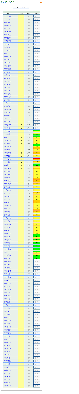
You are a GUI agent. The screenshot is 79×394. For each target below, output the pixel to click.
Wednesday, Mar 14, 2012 (7, 327)
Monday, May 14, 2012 (7, 264)
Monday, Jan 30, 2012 (7, 373)
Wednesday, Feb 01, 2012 (7, 370)
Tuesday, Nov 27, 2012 (7, 65)
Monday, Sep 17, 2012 (7, 136)
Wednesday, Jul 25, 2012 (7, 190)
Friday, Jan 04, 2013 (7, 29)
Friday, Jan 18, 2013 (7, 15)
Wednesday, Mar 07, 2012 (7, 335)
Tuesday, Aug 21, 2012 (7, 162)
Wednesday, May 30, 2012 (7, 248)
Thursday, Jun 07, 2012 (7, 239)
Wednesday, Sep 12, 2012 (7, 140)
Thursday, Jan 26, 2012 (7, 376)
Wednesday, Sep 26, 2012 (7, 125)
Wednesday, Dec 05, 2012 (7, 56)
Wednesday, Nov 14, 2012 (7, 75)
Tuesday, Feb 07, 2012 (7, 364)
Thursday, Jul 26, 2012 (7, 189)
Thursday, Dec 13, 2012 (7, 47)
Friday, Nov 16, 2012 (7, 72)
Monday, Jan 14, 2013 (7, 21)
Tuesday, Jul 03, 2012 (7, 212)
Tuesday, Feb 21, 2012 (7, 351)
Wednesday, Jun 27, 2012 (7, 218)
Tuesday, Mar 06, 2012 (7, 336)
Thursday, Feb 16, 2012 (7, 354)
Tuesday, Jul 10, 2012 (7, 206)
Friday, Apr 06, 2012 (7, 302)
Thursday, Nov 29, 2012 (7, 62)
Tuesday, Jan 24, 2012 (7, 379)
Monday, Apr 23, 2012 (7, 286)
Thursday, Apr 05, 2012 (7, 304)
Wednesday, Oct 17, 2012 (7, 103)
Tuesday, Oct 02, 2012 (7, 119)
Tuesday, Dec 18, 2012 (7, 43)
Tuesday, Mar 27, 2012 (7, 314)
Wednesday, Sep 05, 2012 (7, 147)
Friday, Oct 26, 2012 (7, 93)
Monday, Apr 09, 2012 (7, 301)
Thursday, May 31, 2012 (7, 246)
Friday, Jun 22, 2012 (7, 223)
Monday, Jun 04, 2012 (7, 243)
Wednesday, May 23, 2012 (7, 254)
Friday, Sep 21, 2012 (7, 130)
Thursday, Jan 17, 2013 (7, 16)
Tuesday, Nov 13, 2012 (7, 77)
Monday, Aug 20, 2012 (7, 164)
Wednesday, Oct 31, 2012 (7, 88)
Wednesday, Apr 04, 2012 (7, 305)
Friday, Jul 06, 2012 (7, 209)
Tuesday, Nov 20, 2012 (7, 69)
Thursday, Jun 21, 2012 (7, 224)
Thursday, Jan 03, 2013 (7, 31)
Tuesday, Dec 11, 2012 (7, 50)
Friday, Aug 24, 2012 (7, 158)
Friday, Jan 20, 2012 (7, 382)
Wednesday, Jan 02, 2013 (7, 32)
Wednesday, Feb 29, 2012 (7, 342)
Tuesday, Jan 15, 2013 (7, 19)
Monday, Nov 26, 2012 (7, 66)
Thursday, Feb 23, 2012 (7, 348)
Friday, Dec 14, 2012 (7, 46)
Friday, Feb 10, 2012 (7, 360)
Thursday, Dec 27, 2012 (7, 35)
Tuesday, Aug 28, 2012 (7, 155)
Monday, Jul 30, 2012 (7, 186)
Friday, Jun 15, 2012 (7, 230)
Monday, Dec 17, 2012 (7, 44)
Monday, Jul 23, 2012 (7, 193)
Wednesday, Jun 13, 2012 (7, 233)
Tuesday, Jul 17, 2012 (7, 199)
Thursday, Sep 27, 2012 (7, 124)
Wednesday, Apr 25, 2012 (7, 283)
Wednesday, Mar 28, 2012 (7, 313)
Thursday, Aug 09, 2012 (7, 174)
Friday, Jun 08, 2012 (7, 237)
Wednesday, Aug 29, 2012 (7, 153)
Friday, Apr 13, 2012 (7, 295)
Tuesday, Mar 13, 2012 (7, 329)
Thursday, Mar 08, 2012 (7, 333)
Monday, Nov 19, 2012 (7, 71)
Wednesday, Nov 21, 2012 (7, 68)
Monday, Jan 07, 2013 (7, 28)
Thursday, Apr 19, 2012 (7, 289)
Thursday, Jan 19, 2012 (7, 383)
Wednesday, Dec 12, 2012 (7, 49)
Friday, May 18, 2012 (7, 258)
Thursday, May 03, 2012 (7, 274)
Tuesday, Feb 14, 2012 (7, 357)
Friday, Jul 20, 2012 (7, 195)
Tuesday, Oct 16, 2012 (7, 105)
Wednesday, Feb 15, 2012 (7, 355)
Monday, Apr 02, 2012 (7, 308)
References (33, 389)
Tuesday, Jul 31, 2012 (7, 184)
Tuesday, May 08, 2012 (7, 270)
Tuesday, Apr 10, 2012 (7, 299)
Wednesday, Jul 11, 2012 (7, 205)
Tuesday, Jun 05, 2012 (7, 242)
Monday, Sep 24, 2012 (7, 128)
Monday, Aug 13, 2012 (7, 171)
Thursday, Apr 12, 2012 (7, 296)
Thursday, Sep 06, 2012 (7, 146)
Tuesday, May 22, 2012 (7, 255)
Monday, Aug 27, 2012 (7, 156)
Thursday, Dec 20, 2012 (7, 40)
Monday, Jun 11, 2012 (7, 236)
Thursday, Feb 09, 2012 (7, 361)
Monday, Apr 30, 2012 (7, 279)
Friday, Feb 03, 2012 (7, 367)
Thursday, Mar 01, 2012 (7, 341)
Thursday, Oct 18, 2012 (7, 102)
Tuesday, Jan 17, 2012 (7, 386)
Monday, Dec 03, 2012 (7, 59)
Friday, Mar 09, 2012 (7, 332)
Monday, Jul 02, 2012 (7, 214)
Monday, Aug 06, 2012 (7, 178)
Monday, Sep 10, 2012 (7, 143)
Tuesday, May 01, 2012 (7, 277)
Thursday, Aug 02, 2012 (7, 181)
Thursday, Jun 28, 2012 (7, 217)
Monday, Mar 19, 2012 (7, 323)
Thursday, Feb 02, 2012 (7, 369)
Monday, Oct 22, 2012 (7, 99)
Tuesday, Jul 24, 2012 (7, 192)
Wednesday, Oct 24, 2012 (7, 96)
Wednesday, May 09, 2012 (7, 268)
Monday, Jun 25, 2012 (7, 221)
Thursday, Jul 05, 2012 (7, 211)
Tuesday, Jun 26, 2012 (7, 220)
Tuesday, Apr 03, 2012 (7, 307)
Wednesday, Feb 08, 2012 (7, 363)
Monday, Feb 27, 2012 (7, 345)
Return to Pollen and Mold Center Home (22, 4)
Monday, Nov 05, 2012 (7, 84)
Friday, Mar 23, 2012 (7, 317)
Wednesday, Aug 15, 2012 (7, 168)
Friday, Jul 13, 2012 (7, 202)
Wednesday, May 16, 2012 (7, 261)
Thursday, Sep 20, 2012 (7, 131)
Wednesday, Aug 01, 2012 (7, 183)
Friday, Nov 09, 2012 (7, 78)
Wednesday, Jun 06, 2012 (7, 240)
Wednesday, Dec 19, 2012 (7, 41)
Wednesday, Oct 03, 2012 (7, 118)
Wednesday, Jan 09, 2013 (7, 25)
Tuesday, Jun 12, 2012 (7, 234)
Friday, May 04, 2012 (7, 273)
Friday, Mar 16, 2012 (7, 324)
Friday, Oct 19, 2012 (7, 100)
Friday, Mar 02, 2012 (7, 339)
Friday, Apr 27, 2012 (7, 280)
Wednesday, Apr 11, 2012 (7, 298)
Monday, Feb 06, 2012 (7, 366)
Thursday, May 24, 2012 (7, 252)
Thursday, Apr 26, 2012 (7, 282)
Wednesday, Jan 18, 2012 (7, 385)
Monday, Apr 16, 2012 (7, 293)
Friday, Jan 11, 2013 (7, 22)
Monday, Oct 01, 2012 (7, 121)
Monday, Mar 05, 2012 (7, 338)
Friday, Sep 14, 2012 (7, 137)
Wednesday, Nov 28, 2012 (7, 63)
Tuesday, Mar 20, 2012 (7, 321)
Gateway (21, 9)
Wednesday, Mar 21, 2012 (7, 320)
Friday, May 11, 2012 (7, 265)
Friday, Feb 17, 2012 (7, 352)
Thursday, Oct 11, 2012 (7, 109)
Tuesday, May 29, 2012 (7, 249)
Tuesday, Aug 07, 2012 (7, 177)
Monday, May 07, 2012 (7, 271)
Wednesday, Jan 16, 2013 (7, 18)
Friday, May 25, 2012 (7, 251)
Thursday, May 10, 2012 (7, 267)
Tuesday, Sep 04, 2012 (7, 149)
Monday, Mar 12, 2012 (7, 330)
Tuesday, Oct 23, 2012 (7, 97)
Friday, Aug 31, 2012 (7, 150)
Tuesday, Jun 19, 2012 (7, 227)
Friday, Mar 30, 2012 (7, 310)
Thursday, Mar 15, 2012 (7, 326)
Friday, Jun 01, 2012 (7, 245)
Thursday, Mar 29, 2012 (7, 311)
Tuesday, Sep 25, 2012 (7, 127)
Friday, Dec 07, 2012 (7, 53)
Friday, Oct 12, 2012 (7, 108)
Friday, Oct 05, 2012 (7, 115)
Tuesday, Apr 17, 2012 (7, 292)
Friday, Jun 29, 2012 (7, 215)
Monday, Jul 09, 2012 (7, 208)
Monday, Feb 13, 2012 (7, 358)
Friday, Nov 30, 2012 (7, 60)
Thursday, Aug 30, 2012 (7, 152)
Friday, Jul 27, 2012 (7, 187)
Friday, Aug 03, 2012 (7, 180)
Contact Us (39, 389)
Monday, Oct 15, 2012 (7, 106)
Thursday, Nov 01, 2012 (7, 87)
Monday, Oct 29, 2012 (7, 91)
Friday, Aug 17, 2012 (7, 165)
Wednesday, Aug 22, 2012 (7, 161)
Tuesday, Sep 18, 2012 (7, 134)
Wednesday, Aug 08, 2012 (7, 175)
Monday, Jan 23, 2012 (7, 380)
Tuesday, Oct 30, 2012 (7, 90)
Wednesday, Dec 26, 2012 (7, 37)
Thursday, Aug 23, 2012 (7, 159)
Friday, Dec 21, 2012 (7, 38)
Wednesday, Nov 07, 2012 (7, 81)
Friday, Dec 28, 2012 (7, 34)
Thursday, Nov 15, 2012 (7, 74)
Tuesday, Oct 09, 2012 (7, 112)
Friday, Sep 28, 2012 (7, 122)
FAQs (36, 389)
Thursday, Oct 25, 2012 (7, 94)
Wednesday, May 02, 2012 (7, 276)
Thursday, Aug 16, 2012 (7, 167)
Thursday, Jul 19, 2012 (7, 196)
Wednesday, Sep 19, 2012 (7, 133)
